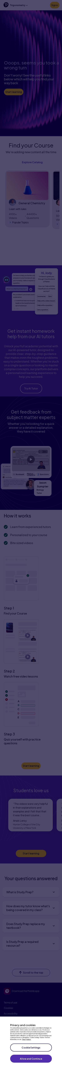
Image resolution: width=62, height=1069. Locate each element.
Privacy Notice (26, 1039)
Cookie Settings (31, 1047)
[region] (31, 1043)
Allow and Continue (31, 1058)
